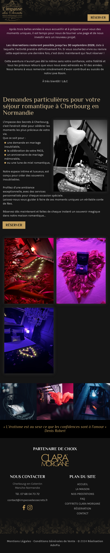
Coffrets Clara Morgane (82, 503)
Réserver (98, 17)
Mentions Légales (19, 541)
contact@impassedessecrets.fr (27, 500)
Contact (82, 513)
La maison (83, 489)
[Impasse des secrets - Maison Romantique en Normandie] (12, 10)
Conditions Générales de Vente (54, 541)
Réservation (82, 508)
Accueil (82, 484)
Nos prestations (82, 494)
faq (82, 498)
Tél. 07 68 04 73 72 (27, 494)
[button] (106, 3)
